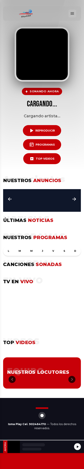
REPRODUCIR (45, 130)
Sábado (64, 250)
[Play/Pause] (77, 446)
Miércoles (31, 250)
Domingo (75, 250)
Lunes (8, 250)
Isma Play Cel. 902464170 (27, 424)
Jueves (42, 250)
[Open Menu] (72, 13)
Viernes (53, 250)
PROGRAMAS (45, 144)
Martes (20, 250)
